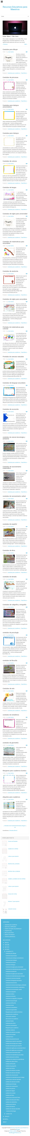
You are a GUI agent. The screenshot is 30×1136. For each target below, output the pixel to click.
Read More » (24, 73)
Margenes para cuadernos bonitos (14, 771)
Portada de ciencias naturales (13, 1072)
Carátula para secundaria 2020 (13, 1052)
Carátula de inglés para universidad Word (15, 1048)
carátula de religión (10, 1090)
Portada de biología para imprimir (14, 1045)
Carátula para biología (11, 1084)
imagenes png (8, 930)
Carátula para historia (11, 1104)
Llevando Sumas (12, 909)
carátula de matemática (11, 1102)
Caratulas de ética (9, 550)
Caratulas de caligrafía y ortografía (14, 605)
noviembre (8, 951)
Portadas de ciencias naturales (13, 357)
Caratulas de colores (10, 161)
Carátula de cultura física (12, 1061)
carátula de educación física (12, 1099)
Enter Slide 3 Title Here (10, 36)
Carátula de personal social (12, 1039)
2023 (6, 944)
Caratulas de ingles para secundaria (15, 299)
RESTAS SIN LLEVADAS (14, 863)
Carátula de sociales (10, 1034)
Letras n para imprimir (13, 886)
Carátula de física (10, 1095)
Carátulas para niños (11, 1023)
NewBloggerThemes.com (15, 1132)
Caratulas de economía (10, 409)
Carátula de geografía (11, 1066)
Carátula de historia (10, 1106)
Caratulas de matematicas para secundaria (13, 242)
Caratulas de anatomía (10, 271)
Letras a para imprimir (13, 856)
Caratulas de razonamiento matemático (12, 467)
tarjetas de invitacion (10, 934)
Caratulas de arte (8, 688)
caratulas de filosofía (10, 660)
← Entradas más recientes (9, 825)
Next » (25, 44)
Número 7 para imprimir (13, 901)
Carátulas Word (9, 1036)
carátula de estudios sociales (13, 1070)
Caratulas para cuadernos (14, 73)
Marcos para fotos (9, 932)
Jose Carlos (11, 52)
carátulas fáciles (10, 1021)
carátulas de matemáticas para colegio (15, 1077)
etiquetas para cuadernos (11, 797)
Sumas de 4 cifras (12, 894)
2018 (6, 1116)
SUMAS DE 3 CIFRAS (13, 848)
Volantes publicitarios (10, 936)
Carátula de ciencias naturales (13, 1108)
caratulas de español (10, 524)
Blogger (18, 1129)
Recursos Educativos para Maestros (15, 8)
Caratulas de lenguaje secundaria (14, 383)
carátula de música (10, 1068)
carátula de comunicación (12, 1075)
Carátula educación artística (12, 1057)
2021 (6, 947)
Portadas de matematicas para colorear (13, 328)
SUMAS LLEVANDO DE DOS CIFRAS (16, 878)
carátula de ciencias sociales (13, 1081)
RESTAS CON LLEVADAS (14, 871)
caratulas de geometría (10, 743)
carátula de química (10, 1088)
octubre (8, 1113)
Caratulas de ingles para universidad (15, 214)
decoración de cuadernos (12, 1018)
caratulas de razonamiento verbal (14, 496)
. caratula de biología (11, 1111)
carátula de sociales (10, 1093)
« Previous (5, 44)
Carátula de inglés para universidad (14, 1050)
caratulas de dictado (10, 577)
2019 (6, 949)
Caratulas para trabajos (11, 133)
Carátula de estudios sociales (13, 1032)
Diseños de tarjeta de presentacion (13, 928)
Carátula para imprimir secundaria (14, 1041)
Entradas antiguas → (22, 825)
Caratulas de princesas (10, 77)
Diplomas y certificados (10, 926)
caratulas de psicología (10, 633)
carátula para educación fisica (13, 1097)
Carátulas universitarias (11, 1025)
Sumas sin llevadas (12, 841)
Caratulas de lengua (9, 187)
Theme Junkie (13, 1131)
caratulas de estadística (11, 715)
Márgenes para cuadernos (12, 1027)
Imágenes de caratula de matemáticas (15, 1059)
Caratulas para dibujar (10, 49)
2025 (6, 942)
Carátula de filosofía (10, 1063)
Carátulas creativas (10, 1030)
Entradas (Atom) (13, 830)
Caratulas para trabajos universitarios (11, 106)
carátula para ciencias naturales (13, 1079)
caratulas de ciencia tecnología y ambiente (14, 438)
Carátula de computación (12, 1086)
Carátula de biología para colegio (14, 1043)
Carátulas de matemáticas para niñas (14, 1054)
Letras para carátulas (11, 1016)
